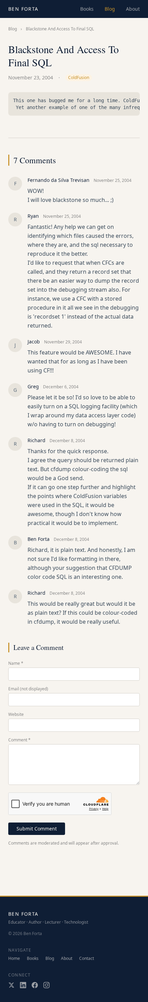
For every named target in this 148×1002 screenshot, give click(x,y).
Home (14, 958)
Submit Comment (37, 828)
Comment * (19, 740)
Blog (110, 9)
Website (16, 714)
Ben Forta (23, 9)
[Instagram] (46, 985)
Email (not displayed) (28, 689)
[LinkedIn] (23, 985)
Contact (86, 958)
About (133, 9)
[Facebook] (35, 985)
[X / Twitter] (11, 985)
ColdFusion (78, 77)
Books (87, 9)
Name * (15, 663)
